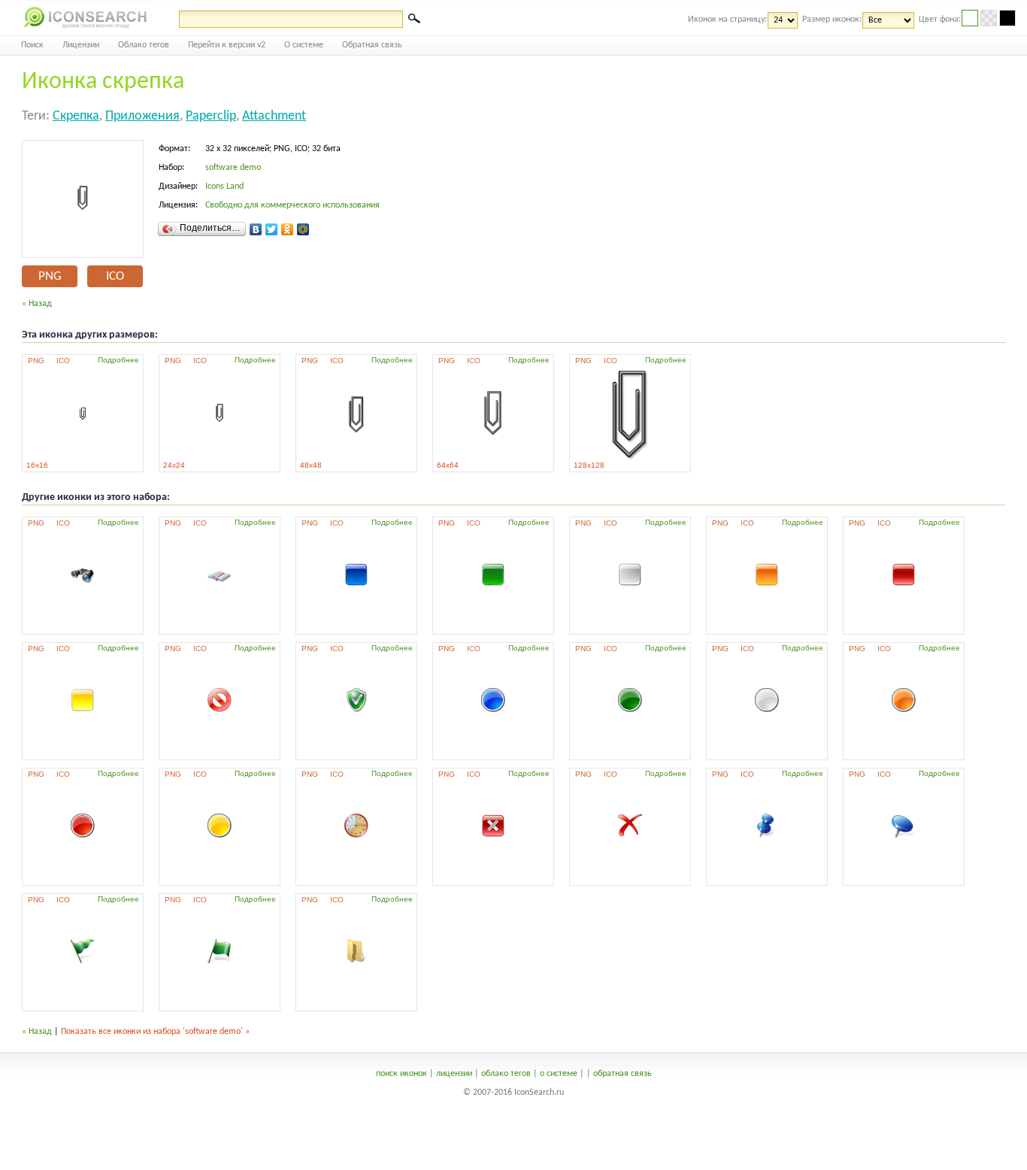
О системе (303, 45)
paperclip (211, 116)
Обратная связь (372, 45)
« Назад (37, 303)
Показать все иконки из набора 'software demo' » (155, 1031)
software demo (233, 167)
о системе (558, 1073)
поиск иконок (401, 1073)
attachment (274, 116)
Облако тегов (143, 45)
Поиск (32, 45)
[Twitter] (272, 229)
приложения (142, 116)
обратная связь (622, 1073)
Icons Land (224, 186)
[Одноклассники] (287, 229)
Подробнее (118, 360)
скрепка (76, 116)
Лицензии (80, 45)
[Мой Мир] (303, 229)
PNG (50, 276)
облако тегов (506, 1073)
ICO (115, 276)
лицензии (454, 1073)
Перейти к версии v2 (226, 45)
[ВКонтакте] (256, 229)
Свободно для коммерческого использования (292, 205)
